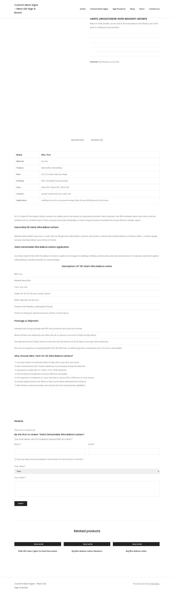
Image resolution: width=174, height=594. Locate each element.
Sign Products (119, 9)
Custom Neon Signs (99, 9)
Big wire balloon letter (109, 62)
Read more (38, 544)
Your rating (19, 466)
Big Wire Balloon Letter (136, 551)
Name (17, 444)
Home (82, 9)
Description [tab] (77, 140)
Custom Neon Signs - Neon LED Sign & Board (26, 8)
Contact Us (154, 9)
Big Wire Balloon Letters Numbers (87, 551)
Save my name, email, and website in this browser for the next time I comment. (50, 459)
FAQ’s (141, 9)
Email (91, 444)
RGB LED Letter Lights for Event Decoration (37, 551)
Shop (132, 9)
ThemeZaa (154, 584)
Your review (20, 477)
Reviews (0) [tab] (97, 140)
